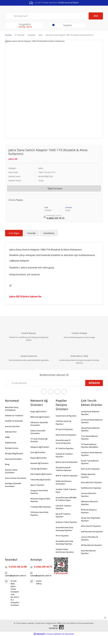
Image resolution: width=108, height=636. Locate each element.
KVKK (7, 437)
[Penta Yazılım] (61, 627)
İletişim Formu (11, 448)
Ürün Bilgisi (14, 233)
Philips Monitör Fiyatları (88, 475)
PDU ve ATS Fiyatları (90, 469)
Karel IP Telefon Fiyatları (63, 515)
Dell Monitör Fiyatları (91, 488)
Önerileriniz (48, 233)
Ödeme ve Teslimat (14, 415)
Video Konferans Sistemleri (63, 482)
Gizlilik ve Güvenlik (14, 421)
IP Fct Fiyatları (62, 535)
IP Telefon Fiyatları (65, 448)
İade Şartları (11, 431)
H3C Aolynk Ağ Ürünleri (41, 474)
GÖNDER (94, 383)
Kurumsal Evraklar (13, 459)
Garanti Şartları (12, 426)
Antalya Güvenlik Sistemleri (13, 484)
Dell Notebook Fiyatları (92, 531)
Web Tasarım (53, 627)
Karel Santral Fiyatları (66, 435)
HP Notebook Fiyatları (91, 545)
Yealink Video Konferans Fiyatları (65, 550)
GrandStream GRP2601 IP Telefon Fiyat (66, 499)
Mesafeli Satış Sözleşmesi (11, 408)
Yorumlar (31, 233)
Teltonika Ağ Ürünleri (40, 479)
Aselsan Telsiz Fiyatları (66, 522)
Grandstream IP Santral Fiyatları (63, 441)
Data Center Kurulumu (15, 478)
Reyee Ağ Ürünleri (38, 458)
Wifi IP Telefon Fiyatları (67, 475)
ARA (96, 16)
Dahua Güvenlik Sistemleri (37, 432)
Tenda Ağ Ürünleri (38, 468)
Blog (7, 464)
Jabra (40, 168)
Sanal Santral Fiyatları (66, 415)
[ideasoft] (39, 634)
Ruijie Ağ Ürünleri (38, 411)
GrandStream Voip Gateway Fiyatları (64, 529)
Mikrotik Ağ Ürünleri (40, 417)
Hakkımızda (10, 442)
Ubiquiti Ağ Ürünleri (39, 447)
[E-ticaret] (53, 634)
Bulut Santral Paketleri (66, 462)
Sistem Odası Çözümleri (11, 471)
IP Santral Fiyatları (64, 429)
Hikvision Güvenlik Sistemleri (39, 423)
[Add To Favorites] (85, 199)
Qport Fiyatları (37, 485)
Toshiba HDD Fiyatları (40, 507)
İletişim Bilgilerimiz (14, 453)
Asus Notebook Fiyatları (88, 552)
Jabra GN (12, 159)
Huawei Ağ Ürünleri (39, 463)
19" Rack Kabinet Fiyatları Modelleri (89, 445)
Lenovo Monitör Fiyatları (88, 494)
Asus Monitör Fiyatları (91, 482)
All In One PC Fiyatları (91, 526)
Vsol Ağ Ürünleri (37, 452)
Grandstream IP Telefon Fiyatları (63, 469)
